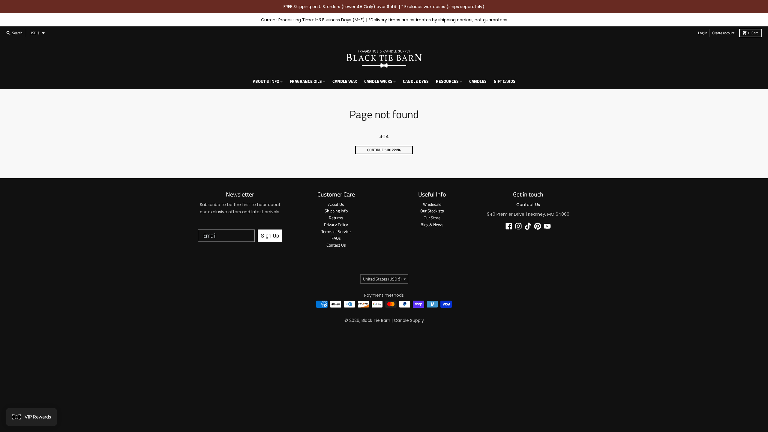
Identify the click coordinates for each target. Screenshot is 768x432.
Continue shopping (384, 150)
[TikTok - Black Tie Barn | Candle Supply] (528, 226)
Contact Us (528, 205)
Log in (702, 33)
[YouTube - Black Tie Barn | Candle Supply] (547, 226)
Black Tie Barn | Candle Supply (393, 320)
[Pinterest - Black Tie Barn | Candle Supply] (537, 226)
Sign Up (270, 236)
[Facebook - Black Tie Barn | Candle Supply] (508, 226)
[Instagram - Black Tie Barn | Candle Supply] (518, 226)
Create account (723, 33)
